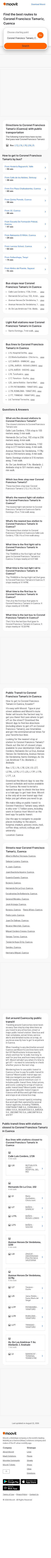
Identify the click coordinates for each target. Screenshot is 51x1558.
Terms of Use (8, 1494)
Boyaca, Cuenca (13, 910)
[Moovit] (10, 4)
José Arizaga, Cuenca (16, 904)
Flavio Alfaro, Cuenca (32, 910)
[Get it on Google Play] (11, 1481)
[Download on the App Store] (29, 1481)
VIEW (42, 292)
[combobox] (25, 33)
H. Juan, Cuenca (13, 867)
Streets (30, 1460)
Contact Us (34, 1494)
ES (6, 1471)
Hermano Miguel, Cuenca (17, 953)
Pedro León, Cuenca (15, 915)
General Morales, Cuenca (17, 899)
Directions (31, 1473)
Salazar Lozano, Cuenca (17, 861)
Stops (29, 1465)
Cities (29, 1469)
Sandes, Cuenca (13, 947)
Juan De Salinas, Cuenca (17, 920)
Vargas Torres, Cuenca (16, 937)
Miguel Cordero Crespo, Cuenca (20, 931)
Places (29, 1456)
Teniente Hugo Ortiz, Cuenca (19, 942)
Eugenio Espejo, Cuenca (17, 877)
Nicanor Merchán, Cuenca (17, 926)
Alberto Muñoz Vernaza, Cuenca (20, 856)
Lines (29, 1452)
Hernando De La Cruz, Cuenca (19, 888)
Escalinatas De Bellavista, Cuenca (21, 894)
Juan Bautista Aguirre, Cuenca (20, 872)
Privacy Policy (21, 1494)
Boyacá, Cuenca (13, 883)
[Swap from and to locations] (40, 35)
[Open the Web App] (11, 1487)
